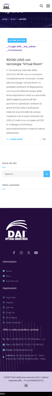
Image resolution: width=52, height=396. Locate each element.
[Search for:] (26, 174)
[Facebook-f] (14, 252)
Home (4, 19)
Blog (13, 19)
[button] (26, 385)
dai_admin (30, 46)
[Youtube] (36, 252)
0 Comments (15, 50)
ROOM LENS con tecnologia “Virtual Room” (24, 62)
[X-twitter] (28, 252)
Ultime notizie (17, 40)
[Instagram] (21, 252)
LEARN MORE (16, 139)
